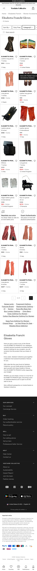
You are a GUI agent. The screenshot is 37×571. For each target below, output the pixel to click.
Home (4, 13)
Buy (4, 415)
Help (5, 450)
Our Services (8, 402)
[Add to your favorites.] (16, 57)
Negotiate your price (8, 215)
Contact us (7, 457)
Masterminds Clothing (24, 306)
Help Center (7, 454)
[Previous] (14, 298)
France (4, 559)
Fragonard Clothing (23, 304)
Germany (26, 559)
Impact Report (8, 473)
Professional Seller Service (12, 444)
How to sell (7, 435)
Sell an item (7, 441)
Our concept (7, 406)
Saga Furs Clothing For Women (17, 321)
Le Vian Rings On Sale (23, 323)
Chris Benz (26, 311)
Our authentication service (12, 422)
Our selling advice (9, 438)
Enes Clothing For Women (17, 314)
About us (6, 467)
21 (4, 309)
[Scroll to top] (31, 298)
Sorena (10, 309)
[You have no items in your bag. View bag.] (33, 8)
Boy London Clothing (12, 311)
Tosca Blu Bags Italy (23, 309)
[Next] (23, 298)
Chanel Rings (8, 323)
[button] (33, 8)
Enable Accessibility (18, 1)
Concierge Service (9, 409)
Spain (31, 559)
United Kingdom (11, 559)
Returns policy (8, 425)
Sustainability (8, 470)
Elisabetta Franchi (14, 13)
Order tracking (8, 419)
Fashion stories (8, 479)
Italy (18, 560)
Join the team (8, 476)
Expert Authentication (28, 215)
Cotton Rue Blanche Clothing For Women (18, 316)
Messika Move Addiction (18, 326)
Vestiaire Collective (11, 463)
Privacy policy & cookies (18, 509)
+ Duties (7, 63)
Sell (5, 431)
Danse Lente (9, 304)
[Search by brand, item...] (4, 8)
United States (20, 559)
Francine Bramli (8, 306)
